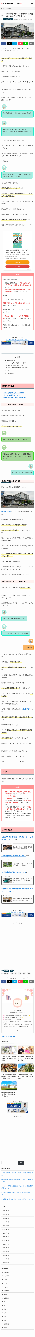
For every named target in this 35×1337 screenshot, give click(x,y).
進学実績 (6, 1324)
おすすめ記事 (9, 373)
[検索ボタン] (25, 3)
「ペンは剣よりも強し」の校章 (17, 363)
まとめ (7, 370)
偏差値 (5, 1294)
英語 (5, 1320)
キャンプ (6, 1276)
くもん (5, 1279)
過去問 (5, 1327)
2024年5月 (6, 1218)
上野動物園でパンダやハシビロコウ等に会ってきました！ (22, 864)
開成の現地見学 (10, 360)
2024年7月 (6, 1214)
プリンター (7, 1287)
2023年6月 (6, 1259)
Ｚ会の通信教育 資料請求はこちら (17, 340)
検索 (21, 1163)
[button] (3, 43)
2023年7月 (6, 1255)
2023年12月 (6, 1237)
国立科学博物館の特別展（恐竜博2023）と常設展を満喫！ (22, 848)
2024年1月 (6, 1233)
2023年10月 (6, 1244)
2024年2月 (6, 1229)
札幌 (20, 973)
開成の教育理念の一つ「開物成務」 (18, 367)
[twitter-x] (17, 1030)
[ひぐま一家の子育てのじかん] (11, 3)
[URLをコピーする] (31, 43)
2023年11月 (6, 1240)
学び (12, 973)
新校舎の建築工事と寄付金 (15, 365)
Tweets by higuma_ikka (8, 1036)
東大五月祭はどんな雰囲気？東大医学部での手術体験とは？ (22, 899)
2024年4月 (6, 1222)
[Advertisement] (17, 945)
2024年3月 (6, 1226)
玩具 (5, 1313)
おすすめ (6, 1272)
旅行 (11, 19)
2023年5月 (6, 1263)
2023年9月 (6, 1248)
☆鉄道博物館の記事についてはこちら (13, 872)
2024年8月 (6, 1211)
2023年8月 (6, 1251)
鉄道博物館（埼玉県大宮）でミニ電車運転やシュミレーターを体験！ (22, 880)
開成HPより (27, 709)
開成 (29, 973)
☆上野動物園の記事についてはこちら (13, 856)
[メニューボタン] (32, 3)
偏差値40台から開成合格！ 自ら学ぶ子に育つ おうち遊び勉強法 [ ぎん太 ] (16, 251)
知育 (5, 1316)
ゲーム (5, 1283)
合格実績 (6, 1298)
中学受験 (6, 19)
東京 (24, 973)
